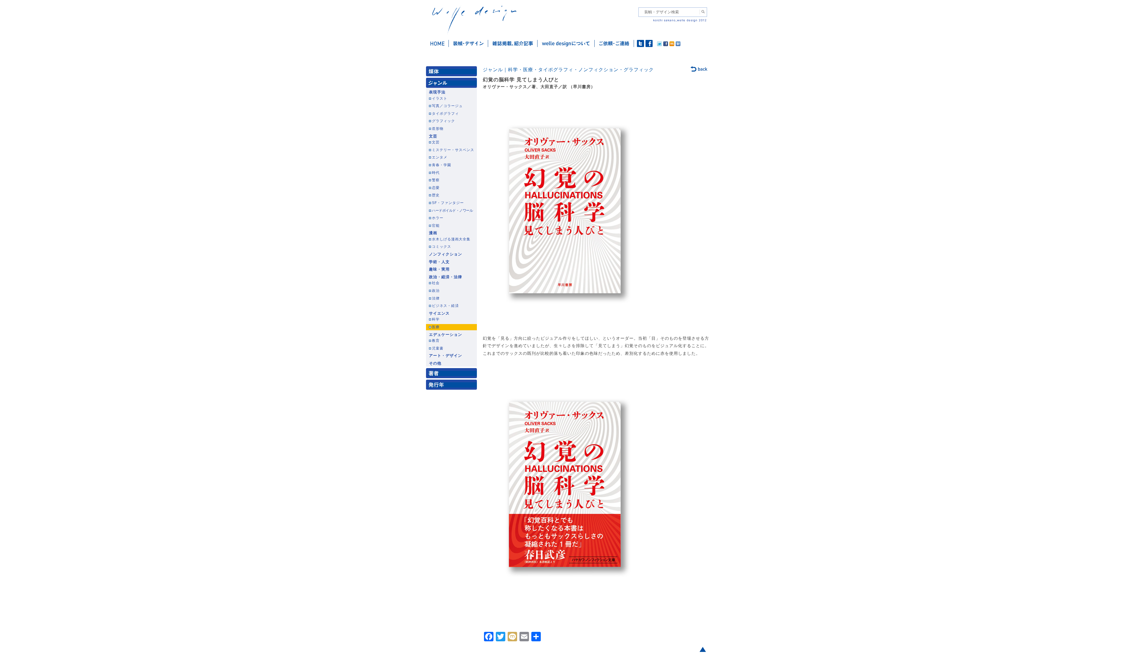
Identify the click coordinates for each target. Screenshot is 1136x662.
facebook (649, 43)
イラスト (439, 98)
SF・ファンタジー (448, 203)
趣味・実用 (439, 269)
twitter (640, 43)
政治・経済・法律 (445, 277)
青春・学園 (441, 165)
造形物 (437, 129)
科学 (436, 319)
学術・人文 (439, 262)
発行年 (452, 386)
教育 (436, 341)
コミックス (441, 247)
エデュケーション (445, 335)
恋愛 (436, 188)
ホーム (437, 43)
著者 (452, 374)
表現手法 (437, 92)
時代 (436, 173)
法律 (436, 298)
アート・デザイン (445, 356)
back (699, 69)
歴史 (436, 195)
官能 (436, 226)
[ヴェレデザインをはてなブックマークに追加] (678, 44)
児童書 (437, 348)
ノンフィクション (445, 254)
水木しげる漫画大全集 (451, 239)
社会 (436, 283)
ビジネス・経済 (445, 306)
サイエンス (439, 313)
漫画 (433, 233)
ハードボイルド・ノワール (452, 210)
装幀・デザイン (468, 43)
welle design (474, 20)
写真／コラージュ (447, 106)
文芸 (433, 136)
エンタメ (439, 157)
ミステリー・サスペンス (453, 150)
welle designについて (566, 43)
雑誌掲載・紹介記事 (513, 43)
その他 (435, 363)
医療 (436, 327)
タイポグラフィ (445, 113)
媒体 (452, 72)
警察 (436, 180)
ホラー (437, 218)
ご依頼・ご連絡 (614, 43)
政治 (436, 291)
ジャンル (452, 84)
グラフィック (443, 121)
